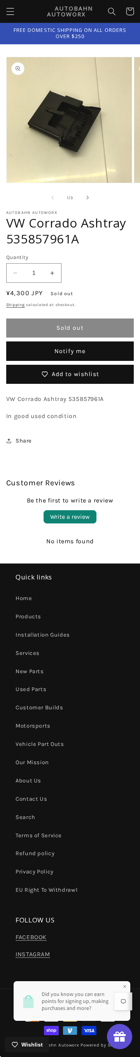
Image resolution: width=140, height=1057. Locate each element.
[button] (10, 11)
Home (24, 598)
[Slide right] (87, 197)
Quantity (17, 257)
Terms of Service (39, 835)
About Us (28, 780)
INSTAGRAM (33, 954)
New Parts (30, 671)
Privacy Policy (35, 871)
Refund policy (35, 853)
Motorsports (33, 726)
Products (28, 616)
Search (25, 817)
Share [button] (24, 441)
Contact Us (31, 799)
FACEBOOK (31, 937)
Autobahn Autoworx (57, 1045)
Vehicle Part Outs (40, 744)
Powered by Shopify (102, 1045)
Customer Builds (39, 707)
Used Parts (31, 689)
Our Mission (32, 762)
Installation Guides (43, 635)
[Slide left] (52, 197)
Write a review (70, 516)
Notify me (69, 351)
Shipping (15, 304)
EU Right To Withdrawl (46, 890)
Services (28, 653)
